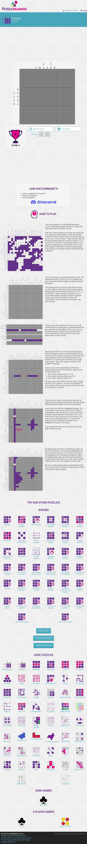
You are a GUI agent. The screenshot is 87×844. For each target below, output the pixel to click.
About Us (12, 842)
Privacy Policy (15, 838)
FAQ (14, 840)
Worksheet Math (20, 836)
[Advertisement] (43, 43)
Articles (20, 840)
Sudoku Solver (43, 638)
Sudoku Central (6, 836)
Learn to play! (43, 645)
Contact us (5, 838)
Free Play (43, 630)
